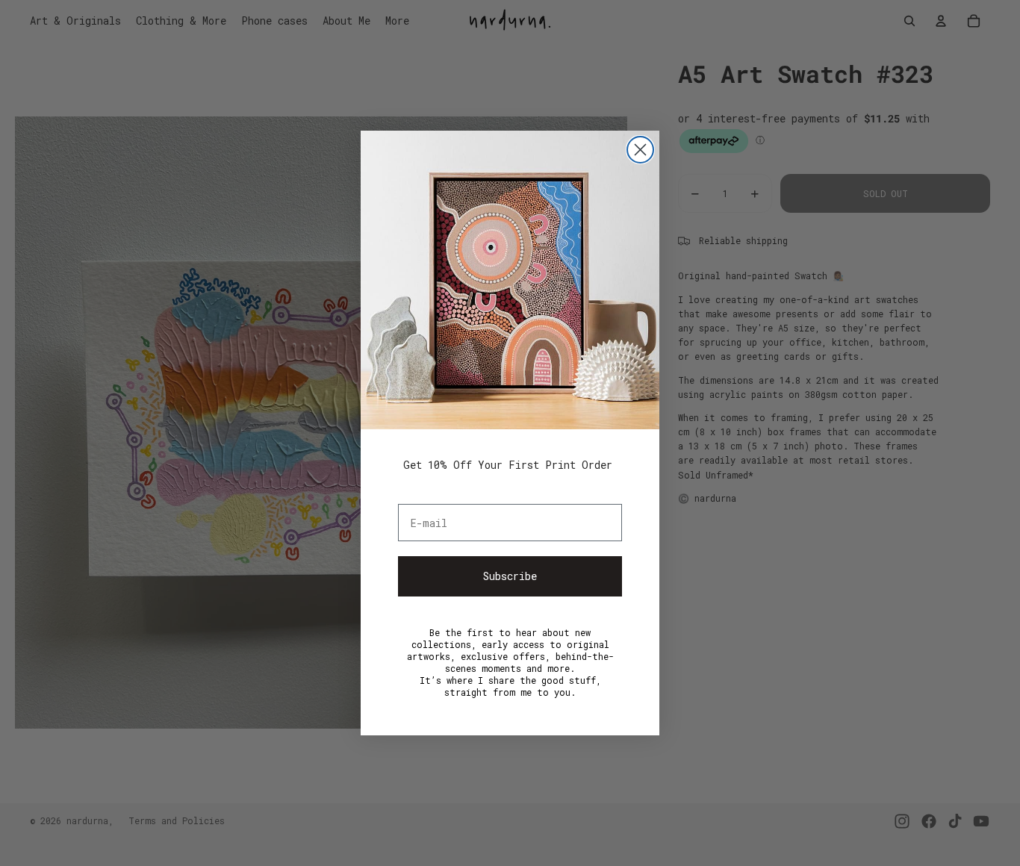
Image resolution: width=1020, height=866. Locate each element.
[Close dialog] (640, 150)
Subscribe (510, 576)
